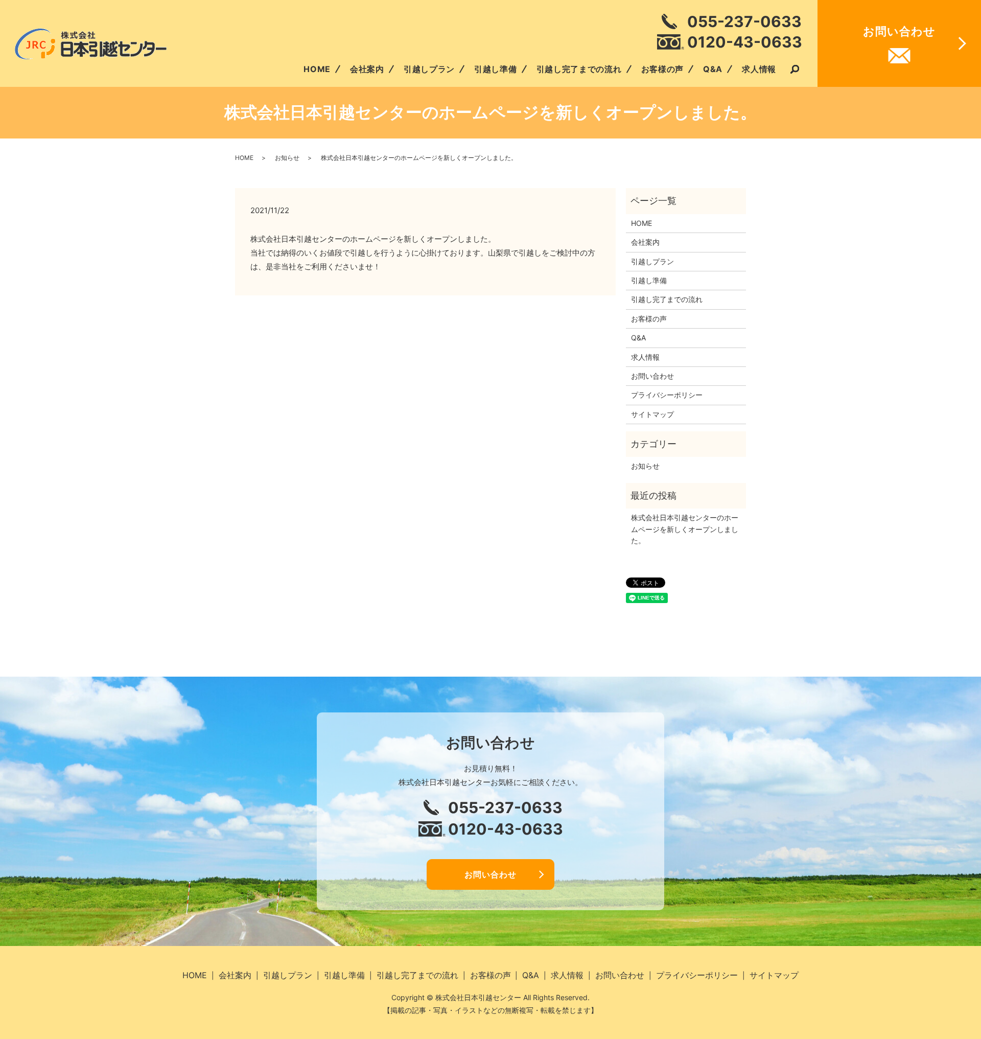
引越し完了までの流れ (579, 69)
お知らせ (287, 157)
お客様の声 (662, 69)
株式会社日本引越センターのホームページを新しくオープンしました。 (684, 529)
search (794, 70)
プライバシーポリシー (667, 394)
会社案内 (367, 69)
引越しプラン (429, 69)
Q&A (712, 69)
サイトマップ (652, 414)
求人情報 (759, 69)
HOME (317, 69)
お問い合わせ (652, 376)
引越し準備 (495, 69)
